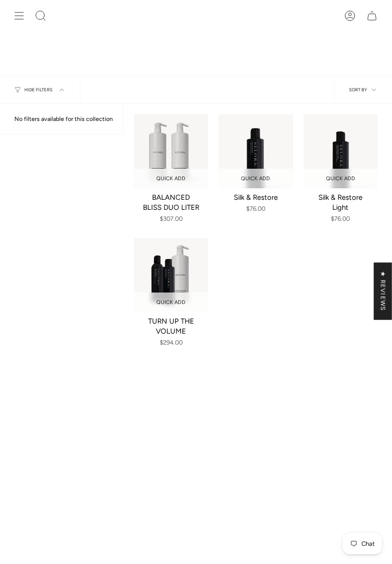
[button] (41, 16)
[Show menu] (19, 16)
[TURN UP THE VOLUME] (171, 275)
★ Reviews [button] (383, 291)
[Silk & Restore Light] (341, 151)
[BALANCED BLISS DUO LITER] (171, 151)
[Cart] (372, 16)
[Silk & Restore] (255, 151)
